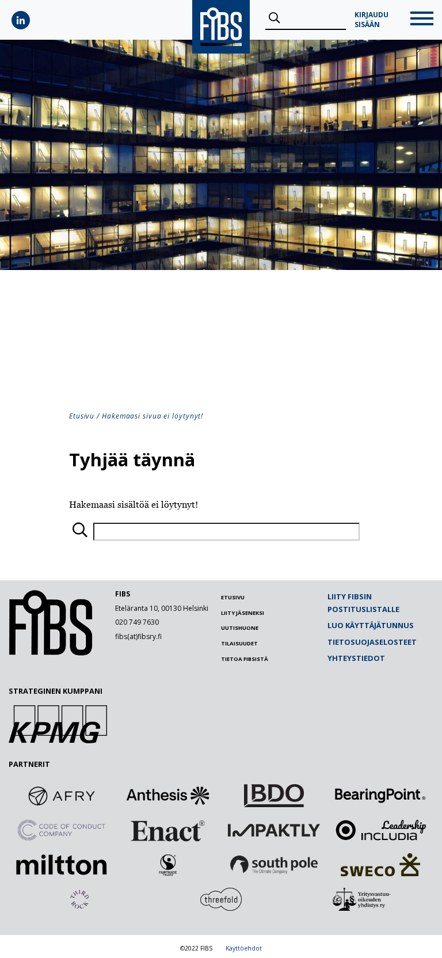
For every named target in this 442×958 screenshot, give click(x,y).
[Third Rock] (79, 899)
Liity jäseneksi (242, 613)
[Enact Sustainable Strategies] (168, 830)
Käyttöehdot (244, 948)
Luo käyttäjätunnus (370, 625)
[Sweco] (380, 864)
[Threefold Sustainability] (221, 899)
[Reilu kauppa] (168, 864)
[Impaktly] (274, 830)
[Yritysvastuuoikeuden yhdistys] (363, 899)
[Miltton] (62, 864)
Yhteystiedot (356, 658)
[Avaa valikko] (422, 20)
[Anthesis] (168, 795)
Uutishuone (239, 628)
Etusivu (81, 416)
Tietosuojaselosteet (372, 642)
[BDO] (274, 795)
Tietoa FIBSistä (244, 659)
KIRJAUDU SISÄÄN (371, 19)
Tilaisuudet (239, 643)
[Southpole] (274, 864)
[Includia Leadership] (380, 830)
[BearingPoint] (380, 795)
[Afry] (62, 795)
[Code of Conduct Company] (62, 830)
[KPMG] (58, 739)
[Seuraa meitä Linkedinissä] (21, 20)
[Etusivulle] (51, 653)
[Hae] (274, 18)
